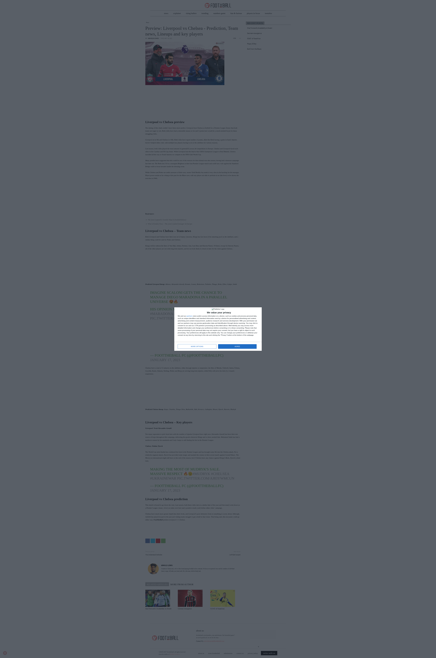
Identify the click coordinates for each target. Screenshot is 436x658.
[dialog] (218, 329)
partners (190, 316)
